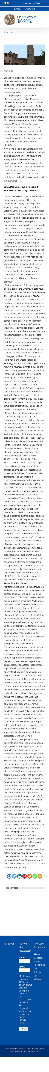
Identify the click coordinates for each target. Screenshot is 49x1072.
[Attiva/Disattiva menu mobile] (44, 15)
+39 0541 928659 (32, 3)
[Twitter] (14, 875)
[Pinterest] (24, 875)
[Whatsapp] (34, 875)
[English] (8, 3)
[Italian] (5, 3)
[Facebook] (9, 875)
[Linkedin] (19, 875)
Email (22, 967)
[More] (40, 875)
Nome (22, 957)
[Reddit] (29, 875)
